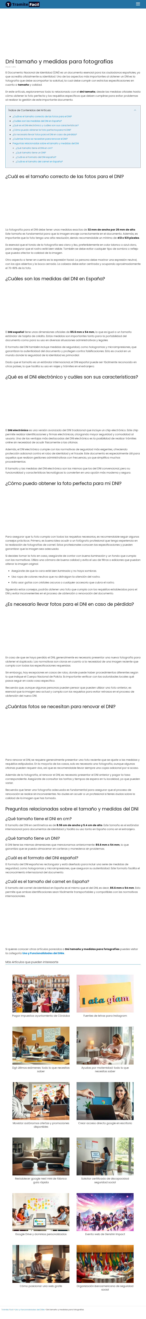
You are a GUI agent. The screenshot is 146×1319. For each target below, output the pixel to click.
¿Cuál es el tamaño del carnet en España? (39, 161)
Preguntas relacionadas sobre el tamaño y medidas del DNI (46, 143)
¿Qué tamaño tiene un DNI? (31, 152)
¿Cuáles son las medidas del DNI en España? (37, 121)
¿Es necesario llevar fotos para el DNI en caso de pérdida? (45, 134)
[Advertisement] (73, 32)
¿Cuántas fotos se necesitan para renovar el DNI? (40, 138)
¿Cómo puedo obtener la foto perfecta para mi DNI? (42, 130)
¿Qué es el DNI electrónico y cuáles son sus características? (46, 125)
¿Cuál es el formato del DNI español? (36, 157)
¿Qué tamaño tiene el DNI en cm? (34, 148)
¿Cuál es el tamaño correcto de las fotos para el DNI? (42, 116)
